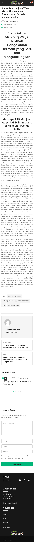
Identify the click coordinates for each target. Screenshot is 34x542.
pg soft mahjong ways (22, 301)
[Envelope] (29, 480)
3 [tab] (18, 391)
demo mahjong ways (14, 296)
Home (5, 514)
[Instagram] (25, 480)
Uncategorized (8, 27)
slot (4, 305)
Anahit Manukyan (11, 21)
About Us (5, 518)
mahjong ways (28, 154)
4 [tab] (20, 391)
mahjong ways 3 (8, 301)
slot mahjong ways (13, 305)
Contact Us (6, 527)
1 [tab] (13, 391)
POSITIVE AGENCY (8, 540)
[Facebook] (20, 480)
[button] (31, 3)
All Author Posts (12, 332)
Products (5, 523)
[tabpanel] (17, 380)
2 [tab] (15, 391)
